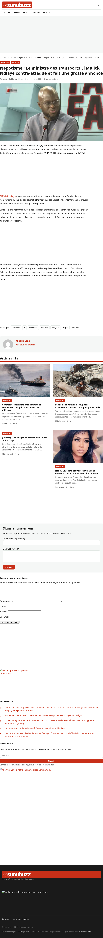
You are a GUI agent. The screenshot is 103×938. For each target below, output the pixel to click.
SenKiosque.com (23, 931)
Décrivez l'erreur (11, 548)
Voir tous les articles (25, 344)
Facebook (16, 327)
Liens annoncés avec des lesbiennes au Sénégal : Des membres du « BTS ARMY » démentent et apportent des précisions (49, 735)
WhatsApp (33, 327)
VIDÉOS (36, 12)
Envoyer (8, 567)
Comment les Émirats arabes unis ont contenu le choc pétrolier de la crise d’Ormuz (21, 407)
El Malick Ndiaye (8, 196)
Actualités (5, 63)
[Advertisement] (51, 34)
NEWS (16, 12)
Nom (3, 606)
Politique (15, 63)
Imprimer (75, 328)
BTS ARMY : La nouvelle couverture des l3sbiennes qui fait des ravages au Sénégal (43, 715)
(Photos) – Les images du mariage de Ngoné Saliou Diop (24, 439)
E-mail (3, 611)
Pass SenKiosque (85, 931)
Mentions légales (20, 919)
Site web (4, 616)
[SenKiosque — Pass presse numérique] (51, 684)
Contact (5, 919)
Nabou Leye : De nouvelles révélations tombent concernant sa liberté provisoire (76, 472)
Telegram (55, 327)
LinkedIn (44, 327)
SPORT (45, 12)
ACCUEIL (7, 12)
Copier (65, 328)
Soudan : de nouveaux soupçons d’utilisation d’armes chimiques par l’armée (77, 406)
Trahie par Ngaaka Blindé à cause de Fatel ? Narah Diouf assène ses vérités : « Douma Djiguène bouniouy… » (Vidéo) (49, 722)
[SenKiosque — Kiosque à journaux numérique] (51, 903)
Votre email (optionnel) (14, 538)
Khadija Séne (23, 79)
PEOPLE (26, 12)
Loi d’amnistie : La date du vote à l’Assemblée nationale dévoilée (35, 728)
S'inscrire (52, 761)
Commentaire (7, 601)
